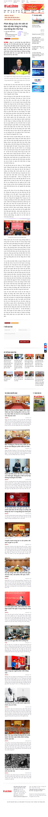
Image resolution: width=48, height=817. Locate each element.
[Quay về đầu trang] (45, 814)
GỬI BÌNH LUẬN (25, 341)
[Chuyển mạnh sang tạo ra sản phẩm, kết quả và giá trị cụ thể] (17, 529)
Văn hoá (13, 11)
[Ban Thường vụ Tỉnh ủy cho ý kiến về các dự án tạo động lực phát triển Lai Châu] (17, 436)
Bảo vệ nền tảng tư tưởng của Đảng (12, 19)
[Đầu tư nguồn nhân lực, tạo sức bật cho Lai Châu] (18, 374)
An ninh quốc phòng (34, 11)
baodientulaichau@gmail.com (22, 796)
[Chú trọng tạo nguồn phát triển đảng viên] (17, 663)
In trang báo (8, 38)
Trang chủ (5, 11)
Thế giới (19, 11)
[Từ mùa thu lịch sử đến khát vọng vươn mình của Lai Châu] (17, 695)
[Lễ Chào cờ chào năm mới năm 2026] (38, 20)
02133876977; (21, 795)
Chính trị (8, 11)
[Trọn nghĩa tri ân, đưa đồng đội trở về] (29, 374)
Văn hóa (11, 15)
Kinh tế (16, 11)
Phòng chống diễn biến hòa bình (12, 17)
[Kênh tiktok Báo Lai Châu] (45, 351)
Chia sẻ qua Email (15, 38)
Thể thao (22, 11)
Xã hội (11, 11)
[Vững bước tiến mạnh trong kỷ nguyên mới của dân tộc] (17, 761)
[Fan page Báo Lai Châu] (45, 344)
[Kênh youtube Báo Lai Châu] (45, 346)
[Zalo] (45, 349)
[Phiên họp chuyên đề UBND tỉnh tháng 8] (8, 374)
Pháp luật (39, 11)
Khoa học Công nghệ (27, 11)
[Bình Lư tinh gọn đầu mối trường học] (17, 633)
